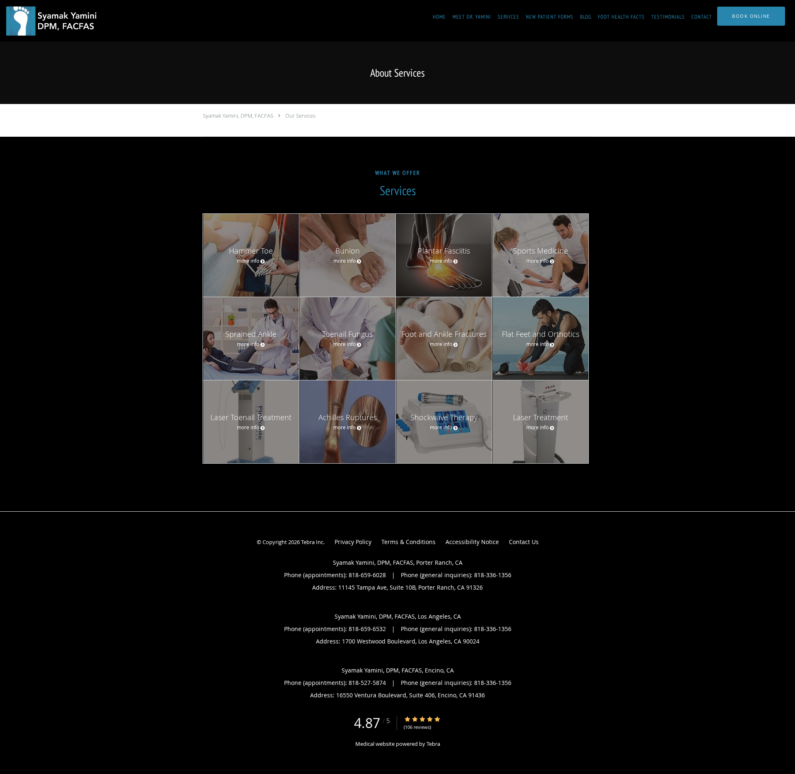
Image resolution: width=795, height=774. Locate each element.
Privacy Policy (353, 542)
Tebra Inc (312, 542)
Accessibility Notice (472, 542)
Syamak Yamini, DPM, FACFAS (238, 115)
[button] (751, 16)
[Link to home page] (51, 20)
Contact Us (524, 542)
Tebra (433, 743)
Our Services (300, 115)
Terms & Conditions (408, 542)
